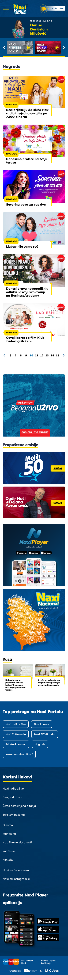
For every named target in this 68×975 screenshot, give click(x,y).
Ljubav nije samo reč (22, 246)
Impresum (9, 851)
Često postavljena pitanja (19, 806)
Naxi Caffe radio (16, 734)
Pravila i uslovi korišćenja (48, 961)
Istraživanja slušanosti (17, 842)
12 (42, 355)
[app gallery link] (48, 938)
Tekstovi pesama (16, 744)
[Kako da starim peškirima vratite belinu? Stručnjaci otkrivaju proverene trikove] (18, 672)
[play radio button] (52, 9)
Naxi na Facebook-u (16, 870)
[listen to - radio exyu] (48, 47)
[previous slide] (4, 47)
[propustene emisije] (34, 468)
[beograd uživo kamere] (34, 405)
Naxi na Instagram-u (16, 879)
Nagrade (11, 104)
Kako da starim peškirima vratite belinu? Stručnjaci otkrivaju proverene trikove (15, 685)
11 (36, 355)
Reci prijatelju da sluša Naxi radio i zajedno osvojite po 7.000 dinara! (27, 113)
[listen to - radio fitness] (20, 47)
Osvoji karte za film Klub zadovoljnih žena (25, 339)
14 (52, 355)
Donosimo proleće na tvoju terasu (26, 160)
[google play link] (48, 921)
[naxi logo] (20, 9)
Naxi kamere (41, 724)
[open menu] (6, 9)
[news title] (34, 92)
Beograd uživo (12, 797)
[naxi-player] (34, 555)
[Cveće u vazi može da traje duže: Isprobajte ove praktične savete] (50, 672)
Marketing (9, 833)
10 (31, 355)
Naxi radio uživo (16, 724)
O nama (8, 825)
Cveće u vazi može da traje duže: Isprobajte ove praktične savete (49, 682)
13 (47, 355)
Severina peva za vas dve (26, 204)
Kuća (7, 659)
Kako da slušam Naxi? (19, 754)
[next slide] (64, 47)
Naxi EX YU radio (44, 734)
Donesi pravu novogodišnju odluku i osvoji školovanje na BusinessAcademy (27, 292)
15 (57, 355)
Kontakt (8, 859)
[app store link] (48, 929)
